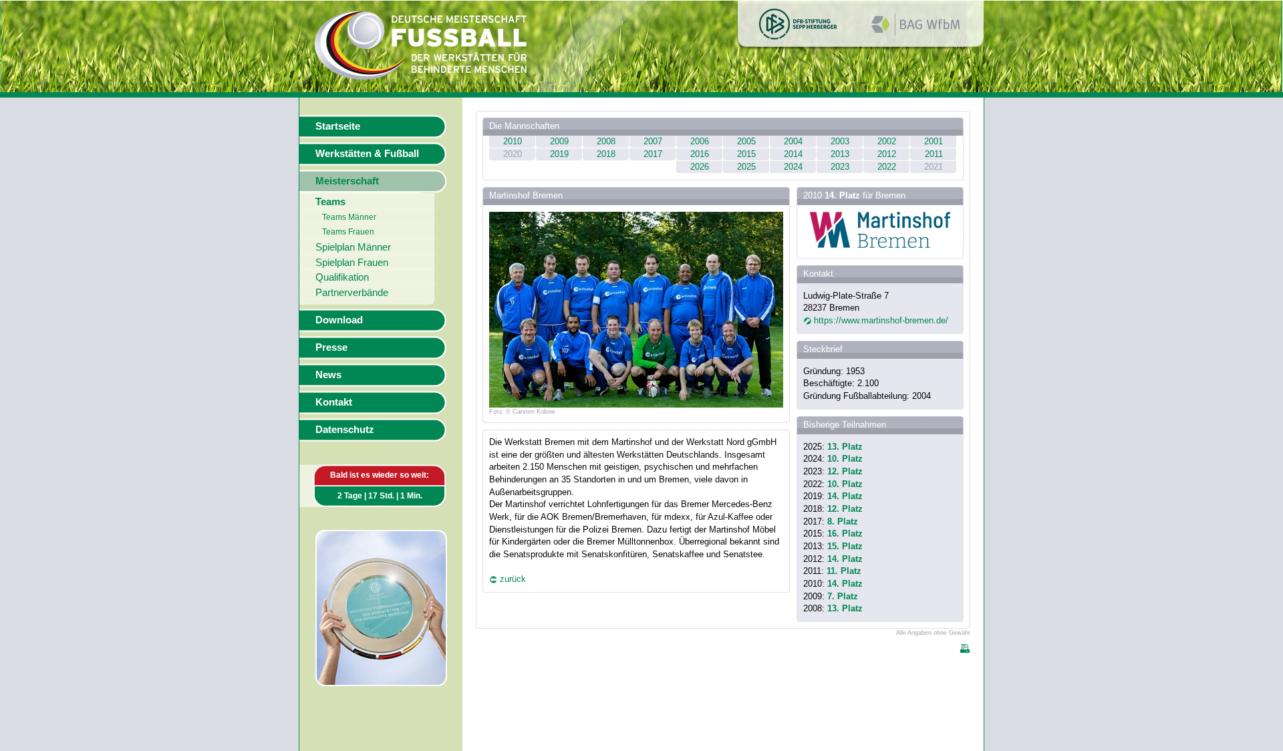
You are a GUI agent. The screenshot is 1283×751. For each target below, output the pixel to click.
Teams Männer (349, 217)
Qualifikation (342, 277)
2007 (653, 141)
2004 (793, 141)
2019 (559, 154)
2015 (746, 154)
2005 (746, 141)
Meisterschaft (347, 181)
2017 (653, 154)
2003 (840, 141)
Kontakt (333, 402)
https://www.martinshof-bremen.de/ (881, 320)
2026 (699, 167)
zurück (513, 579)
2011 (934, 154)
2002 (886, 141)
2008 (606, 141)
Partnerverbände (351, 292)
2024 (793, 167)
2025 (746, 167)
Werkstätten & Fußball (367, 153)
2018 (606, 154)
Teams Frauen (348, 232)
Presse (331, 347)
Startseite (337, 126)
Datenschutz (344, 429)
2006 (699, 141)
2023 (840, 167)
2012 (886, 154)
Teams (330, 201)
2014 (793, 154)
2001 (933, 141)
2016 (699, 154)
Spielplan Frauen (351, 262)
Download (339, 320)
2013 (840, 154)
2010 (512, 141)
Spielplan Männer (353, 247)
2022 (886, 167)
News (328, 374)
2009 (559, 141)
